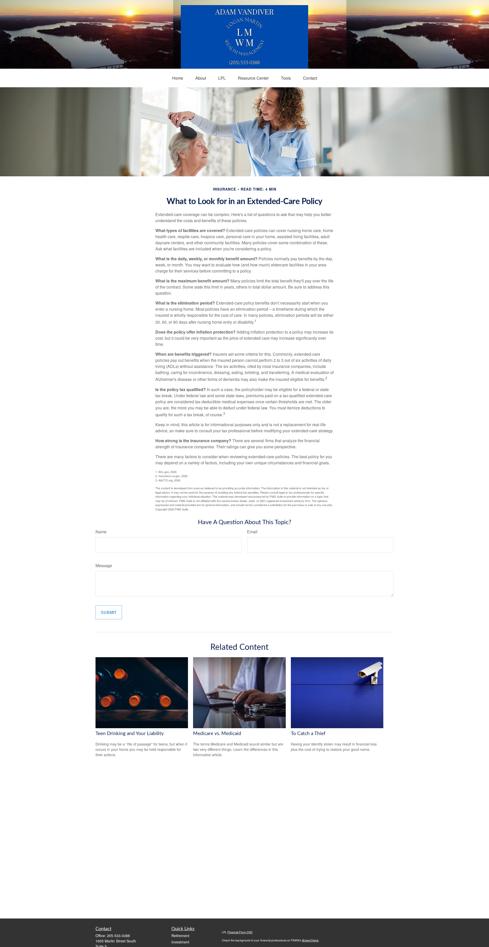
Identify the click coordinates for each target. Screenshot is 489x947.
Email (252, 532)
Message (104, 565)
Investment (180, 941)
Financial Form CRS (239, 932)
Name (101, 532)
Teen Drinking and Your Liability (130, 733)
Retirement (180, 935)
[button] (177, 78)
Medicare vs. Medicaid (217, 733)
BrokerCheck (310, 940)
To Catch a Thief (308, 733)
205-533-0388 (118, 935)
